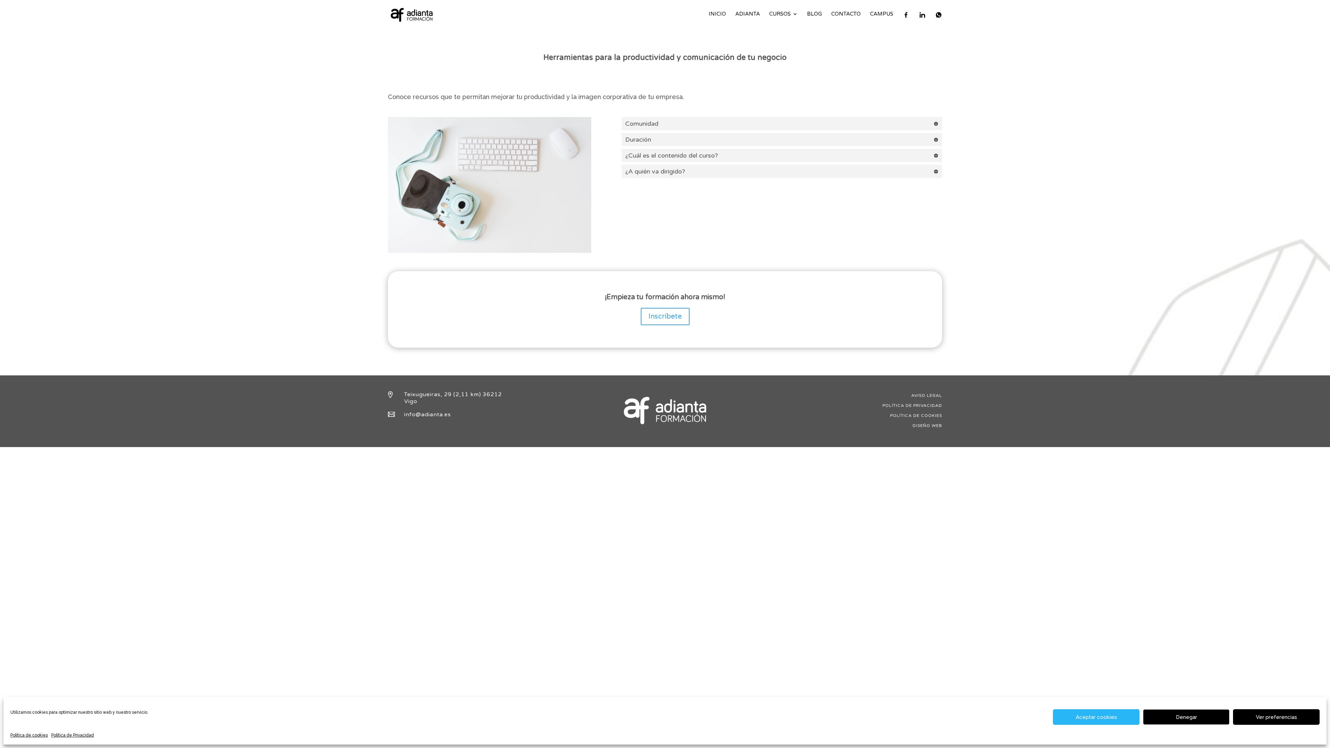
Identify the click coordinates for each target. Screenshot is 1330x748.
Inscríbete (665, 316)
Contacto (846, 14)
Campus (881, 14)
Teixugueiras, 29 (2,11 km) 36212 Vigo (453, 397)
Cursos (780, 14)
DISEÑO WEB (927, 425)
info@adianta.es (427, 414)
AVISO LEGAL (926, 395)
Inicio (717, 14)
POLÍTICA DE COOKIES (916, 415)
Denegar (1186, 717)
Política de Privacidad (72, 735)
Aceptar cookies (1096, 717)
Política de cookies (29, 735)
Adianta (747, 14)
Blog (814, 14)
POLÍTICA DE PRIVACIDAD (912, 405)
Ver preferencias (1276, 717)
